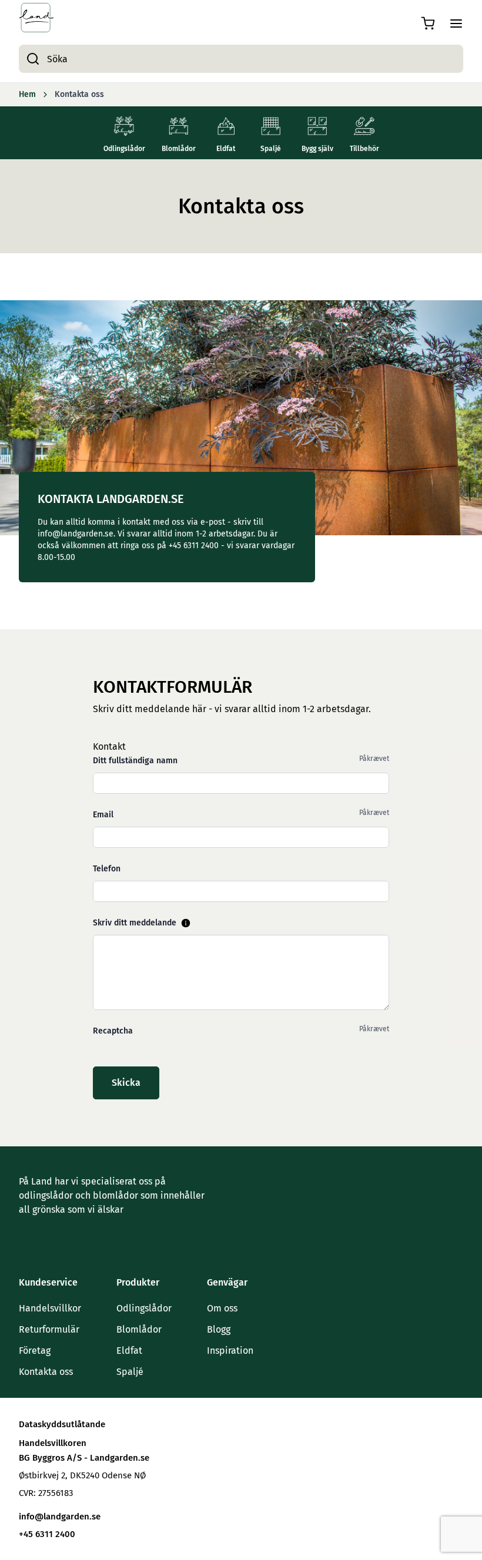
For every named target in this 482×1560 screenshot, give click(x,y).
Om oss (222, 1308)
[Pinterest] (73, 1233)
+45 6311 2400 (47, 1534)
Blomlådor (139, 1329)
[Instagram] (49, 1233)
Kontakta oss (46, 1371)
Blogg (218, 1329)
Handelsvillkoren (52, 1443)
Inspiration (230, 1350)
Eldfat (129, 1350)
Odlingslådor (144, 1308)
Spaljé (129, 1371)
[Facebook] (26, 1233)
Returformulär (49, 1329)
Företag (35, 1350)
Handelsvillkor (50, 1308)
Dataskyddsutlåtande (62, 1424)
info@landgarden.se (60, 1516)
